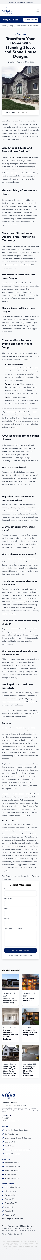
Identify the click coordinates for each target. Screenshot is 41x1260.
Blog (11, 26)
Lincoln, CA (9, 1207)
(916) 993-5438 (10, 19)
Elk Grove (12, 1245)
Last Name (8, 899)
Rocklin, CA (9, 1211)
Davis (35, 1243)
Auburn (9, 1243)
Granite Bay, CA (11, 1203)
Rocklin (4, 1248)
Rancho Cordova (32, 1246)
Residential (20, 34)
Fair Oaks (17, 1245)
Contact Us (18, 1234)
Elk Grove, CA (10, 1191)
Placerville (25, 1246)
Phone (6, 918)
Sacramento (26, 1241)
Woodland (20, 1250)
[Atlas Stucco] (7, 10)
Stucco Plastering (12, 1178)
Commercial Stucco (12, 1166)
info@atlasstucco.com (10, 1121)
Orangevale (19, 1246)
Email (6, 909)
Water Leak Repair (12, 1170)
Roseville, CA (10, 1215)
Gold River (27, 1245)
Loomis (14, 1246)
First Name (8, 889)
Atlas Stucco (13, 1226)
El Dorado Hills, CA (12, 1187)
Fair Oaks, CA (10, 1195)
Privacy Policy (7, 1234)
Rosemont (9, 1248)
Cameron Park (15, 1243)
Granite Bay (33, 1245)
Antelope (32, 1241)
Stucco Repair (10, 1174)
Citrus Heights (29, 1243)
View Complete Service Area (12, 1219)
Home (4, 26)
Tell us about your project (13, 928)
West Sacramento (27, 1248)
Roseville (15, 1248)
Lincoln (9, 1246)
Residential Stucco (12, 1162)
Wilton (34, 1248)
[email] (27, 112)
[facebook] (15, 112)
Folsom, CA (9, 1199)
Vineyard (20, 1248)
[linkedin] (23, 112)
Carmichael (22, 1243)
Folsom (22, 1245)
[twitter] (19, 112)
